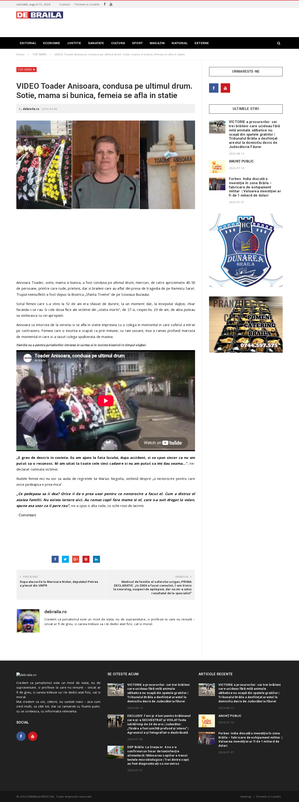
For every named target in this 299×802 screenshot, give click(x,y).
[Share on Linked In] (96, 559)
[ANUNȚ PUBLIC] (217, 166)
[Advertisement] (198, 21)
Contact (64, 4)
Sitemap (245, 796)
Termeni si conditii (86, 4)
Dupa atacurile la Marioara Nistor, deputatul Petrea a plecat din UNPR (59, 583)
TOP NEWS (25, 69)
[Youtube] (111, 4)
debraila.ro (31, 109)
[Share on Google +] (75, 559)
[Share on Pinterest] (85, 559)
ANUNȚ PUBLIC (241, 161)
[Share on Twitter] (65, 559)
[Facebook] (104, 4)
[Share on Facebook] (55, 559)
